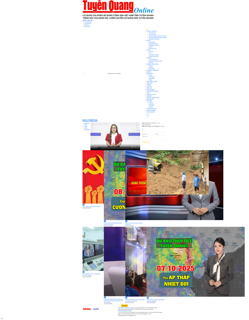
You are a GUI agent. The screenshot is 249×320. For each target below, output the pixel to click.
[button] (157, 114)
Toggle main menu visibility (114, 73)
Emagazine (87, 123)
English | (84, 20)
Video (86, 128)
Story (86, 124)
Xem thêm (124, 305)
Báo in (87, 25)
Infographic (87, 129)
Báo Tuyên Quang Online (128, 307)
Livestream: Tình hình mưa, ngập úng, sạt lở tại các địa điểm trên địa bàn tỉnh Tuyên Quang (113, 300)
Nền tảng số (88, 26)
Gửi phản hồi (146, 142)
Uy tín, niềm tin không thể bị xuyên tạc (91, 206)
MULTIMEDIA (90, 120)
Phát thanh (88, 23)
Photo (86, 126)
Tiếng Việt (90, 20)
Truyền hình (89, 21)
